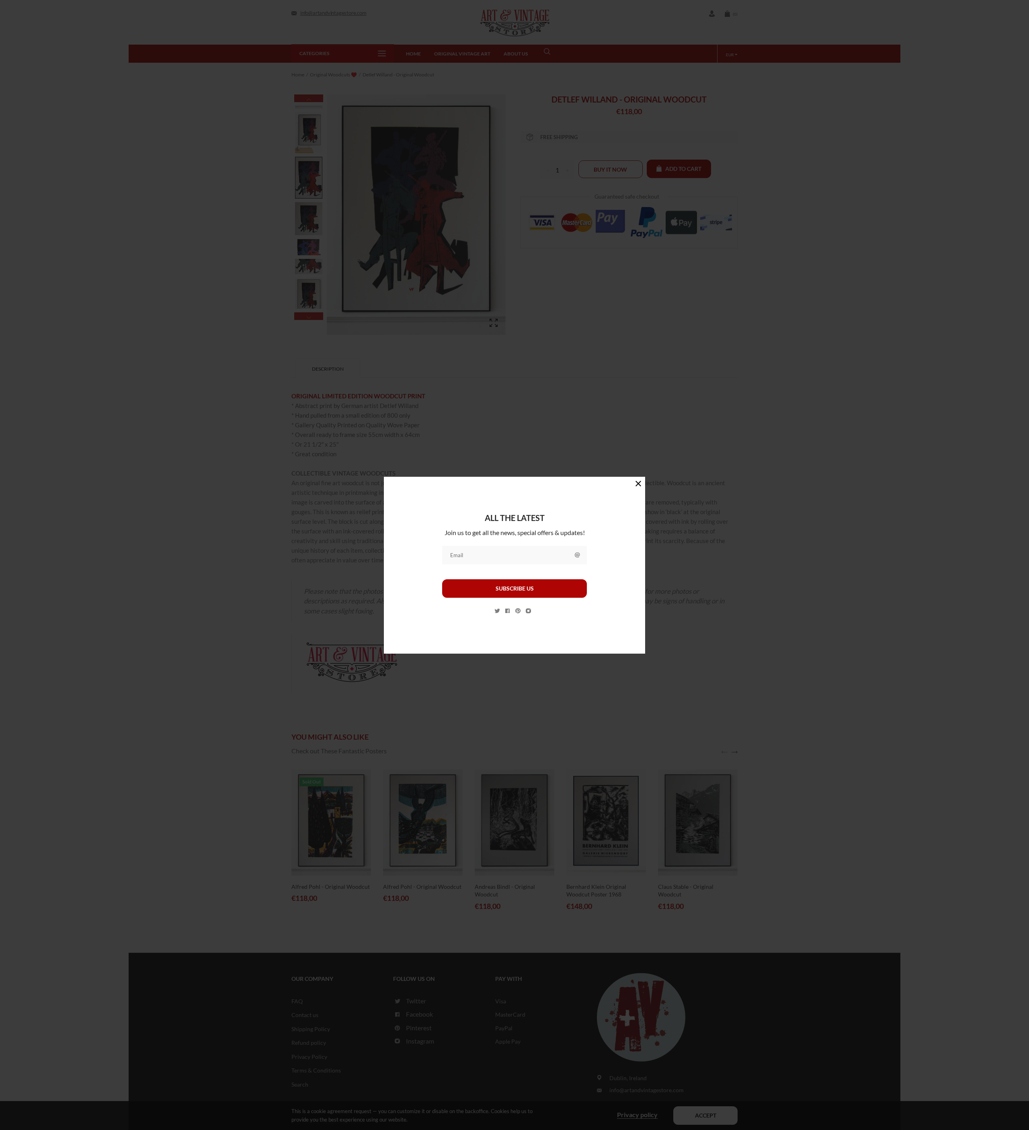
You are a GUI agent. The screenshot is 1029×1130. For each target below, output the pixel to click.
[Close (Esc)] (638, 483)
